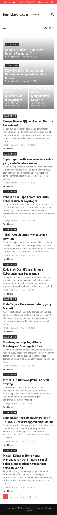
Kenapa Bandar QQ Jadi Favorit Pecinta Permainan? (26, 51)
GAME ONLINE (12, 45)
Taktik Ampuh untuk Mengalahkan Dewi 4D (40, 94)
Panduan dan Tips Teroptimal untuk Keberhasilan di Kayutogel (14, 90)
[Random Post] (45, 28)
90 (30, 497)
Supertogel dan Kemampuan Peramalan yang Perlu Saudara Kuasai (25, 74)
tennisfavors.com (15, 14)
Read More (8, 148)
